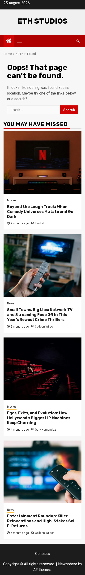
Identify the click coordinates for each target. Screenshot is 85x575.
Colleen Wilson (45, 326)
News (10, 303)
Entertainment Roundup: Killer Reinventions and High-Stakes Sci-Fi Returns (41, 521)
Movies (12, 200)
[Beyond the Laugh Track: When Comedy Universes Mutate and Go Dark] (42, 162)
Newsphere (67, 564)
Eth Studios (42, 21)
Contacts (42, 553)
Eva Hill (39, 223)
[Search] (78, 41)
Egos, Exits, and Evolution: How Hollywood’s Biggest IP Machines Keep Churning (38, 418)
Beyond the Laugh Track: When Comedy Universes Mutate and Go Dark (40, 211)
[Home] (9, 41)
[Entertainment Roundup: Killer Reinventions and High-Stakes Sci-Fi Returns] (42, 472)
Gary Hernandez (45, 429)
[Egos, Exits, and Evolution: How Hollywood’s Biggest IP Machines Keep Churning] (42, 368)
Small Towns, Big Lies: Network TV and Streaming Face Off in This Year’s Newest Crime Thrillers (39, 314)
